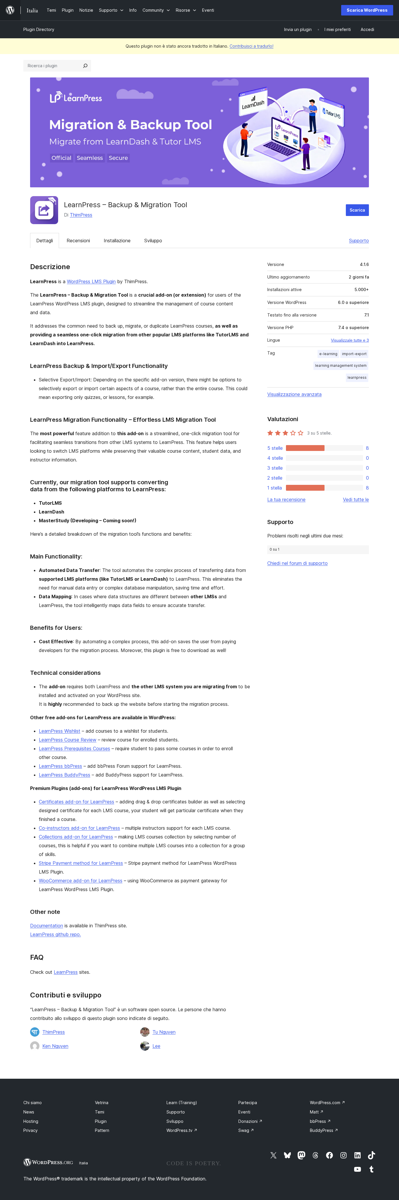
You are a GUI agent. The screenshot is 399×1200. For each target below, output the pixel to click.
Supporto (359, 240)
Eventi (244, 1111)
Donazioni (250, 1121)
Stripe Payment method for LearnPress (81, 863)
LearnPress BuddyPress (64, 775)
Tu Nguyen (164, 1032)
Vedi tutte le (356, 499)
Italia (83, 1163)
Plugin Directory (38, 29)
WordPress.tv (181, 1130)
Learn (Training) (181, 1102)
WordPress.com (327, 1102)
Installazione (117, 240)
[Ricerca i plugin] (85, 66)
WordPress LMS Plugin (91, 281)
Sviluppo (153, 240)
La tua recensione (286, 499)
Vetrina (101, 1102)
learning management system (341, 365)
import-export (354, 354)
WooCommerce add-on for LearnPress (80, 880)
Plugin (101, 1121)
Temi (99, 1111)
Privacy (30, 1130)
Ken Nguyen (55, 1046)
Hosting (30, 1121)
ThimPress (81, 215)
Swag (246, 1130)
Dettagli (44, 240)
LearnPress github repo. (55, 934)
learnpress (357, 377)
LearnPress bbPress (60, 766)
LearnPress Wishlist (59, 731)
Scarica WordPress (367, 10)
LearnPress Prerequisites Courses (74, 748)
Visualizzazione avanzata (294, 394)
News (28, 1111)
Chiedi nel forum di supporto (297, 563)
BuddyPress (324, 1130)
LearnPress (66, 972)
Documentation (46, 925)
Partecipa (247, 1102)
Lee (156, 1046)
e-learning (328, 354)
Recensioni (78, 240)
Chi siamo (32, 1102)
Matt (317, 1111)
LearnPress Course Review (67, 740)
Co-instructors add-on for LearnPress (79, 828)
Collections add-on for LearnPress (76, 837)
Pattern (102, 1130)
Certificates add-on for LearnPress (76, 802)
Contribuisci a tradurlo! (251, 46)
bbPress (320, 1121)
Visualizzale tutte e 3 (350, 340)
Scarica (357, 210)
